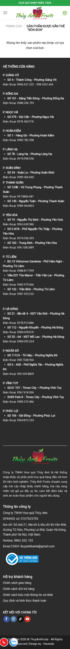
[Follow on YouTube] (27, 619)
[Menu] (5, 12)
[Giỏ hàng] (65, 13)
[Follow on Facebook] (6, 619)
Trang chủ (13, 26)
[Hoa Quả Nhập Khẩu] (35, 13)
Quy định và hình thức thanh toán (24, 600)
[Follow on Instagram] (13, 619)
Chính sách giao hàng (17, 583)
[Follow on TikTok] (20, 619)
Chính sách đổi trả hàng (18, 589)
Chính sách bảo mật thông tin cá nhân (28, 595)
